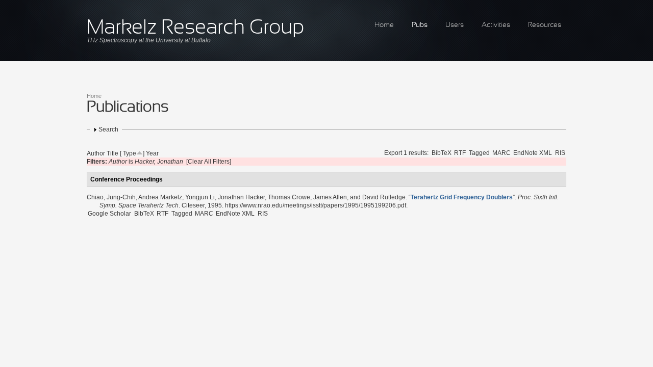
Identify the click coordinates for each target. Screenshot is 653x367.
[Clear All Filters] (208, 161)
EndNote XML (532, 152)
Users (454, 25)
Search (108, 129)
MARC (501, 152)
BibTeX (441, 152)
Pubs (420, 25)
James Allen (330, 197)
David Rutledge (384, 197)
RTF (460, 152)
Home (384, 25)
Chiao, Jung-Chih (111, 197)
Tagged (479, 152)
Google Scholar (109, 213)
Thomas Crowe (289, 197)
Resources (544, 25)
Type (129, 153)
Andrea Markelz (160, 197)
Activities (496, 25)
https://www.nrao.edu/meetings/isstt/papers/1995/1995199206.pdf (315, 205)
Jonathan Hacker (241, 197)
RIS (560, 152)
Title (112, 153)
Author (96, 153)
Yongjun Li (200, 197)
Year (152, 153)
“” (462, 197)
